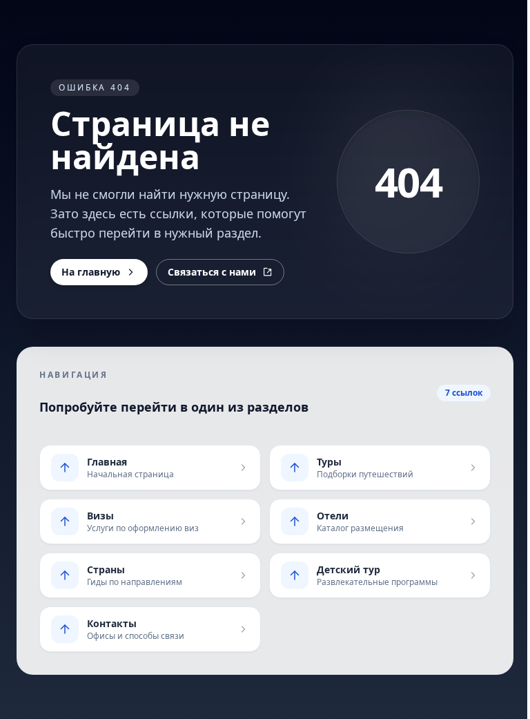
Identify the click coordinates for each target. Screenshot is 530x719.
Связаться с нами (212, 271)
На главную (90, 271)
